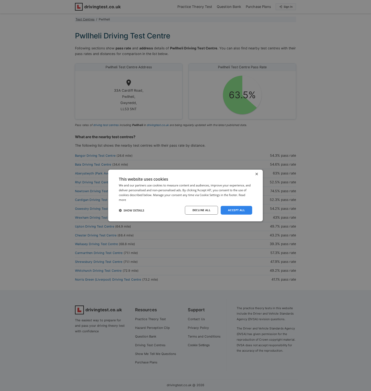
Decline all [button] (201, 210)
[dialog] (185, 195)
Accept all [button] (236, 210)
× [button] (256, 174)
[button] (131, 210)
